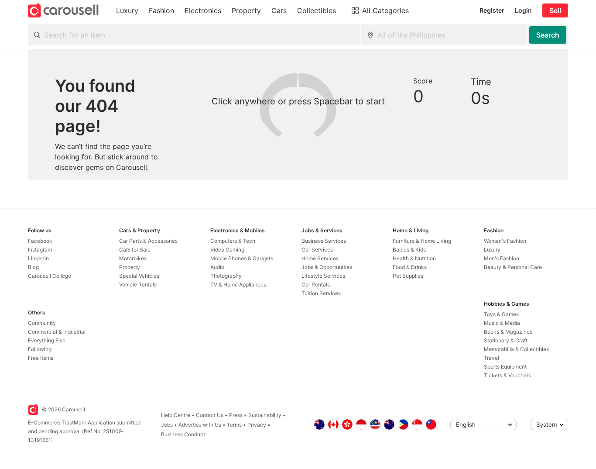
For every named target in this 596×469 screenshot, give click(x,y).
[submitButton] (547, 35)
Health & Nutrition (414, 258)
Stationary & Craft (505, 340)
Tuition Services (321, 293)
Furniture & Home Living (422, 241)
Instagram (40, 249)
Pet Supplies (408, 275)
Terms (234, 424)
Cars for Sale (135, 249)
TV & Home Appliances (238, 284)
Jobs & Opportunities (326, 267)
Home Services (320, 258)
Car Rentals (315, 284)
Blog (33, 267)
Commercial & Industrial (57, 331)
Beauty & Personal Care (513, 267)
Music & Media (502, 323)
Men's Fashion (501, 258)
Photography (226, 275)
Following (39, 349)
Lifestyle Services (323, 275)
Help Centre (175, 415)
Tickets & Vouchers (507, 375)
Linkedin (38, 258)
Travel (491, 358)
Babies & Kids (409, 249)
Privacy (256, 424)
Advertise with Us (199, 424)
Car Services (317, 249)
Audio (217, 267)
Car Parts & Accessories (148, 241)
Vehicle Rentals (138, 284)
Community (42, 323)
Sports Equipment (505, 366)
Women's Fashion (505, 241)
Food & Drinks (410, 267)
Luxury (492, 249)
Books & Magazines (508, 331)
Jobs (167, 424)
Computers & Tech (232, 241)
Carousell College (49, 275)
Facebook (40, 241)
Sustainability (264, 415)
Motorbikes (133, 258)
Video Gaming (227, 249)
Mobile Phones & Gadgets (241, 258)
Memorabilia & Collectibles (516, 349)
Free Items (40, 358)
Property (129, 267)
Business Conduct (183, 434)
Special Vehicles (139, 275)
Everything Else (46, 340)
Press (236, 415)
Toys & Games (501, 314)
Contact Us (209, 415)
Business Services (323, 241)
